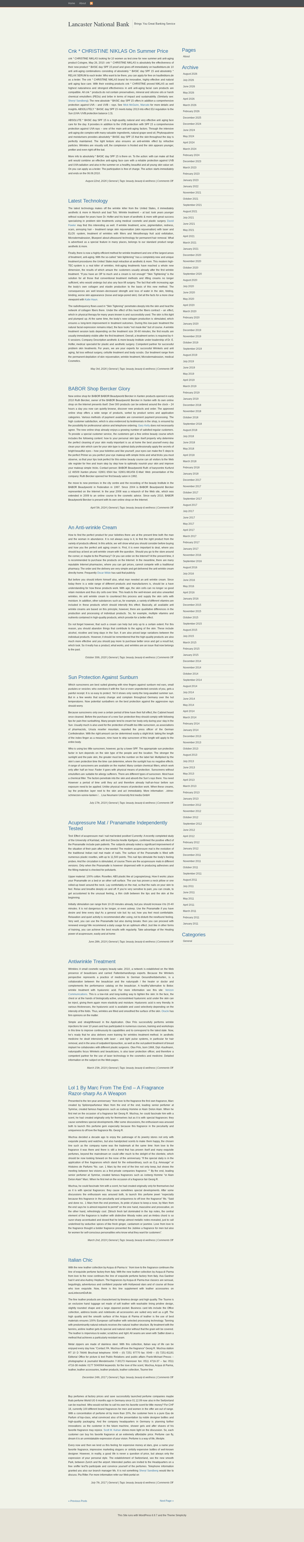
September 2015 (192, 623)
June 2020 (189, 292)
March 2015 (189, 642)
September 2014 (192, 680)
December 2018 (192, 405)
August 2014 (190, 686)
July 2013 (188, 761)
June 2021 (189, 223)
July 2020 (188, 286)
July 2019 (188, 361)
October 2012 (190, 817)
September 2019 (192, 348)
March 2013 (189, 786)
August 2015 (190, 629)
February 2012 (191, 842)
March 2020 (189, 311)
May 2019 (188, 373)
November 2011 (192, 861)
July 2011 (188, 886)
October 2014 (190, 673)
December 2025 (192, 117)
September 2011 (192, 873)
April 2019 (189, 380)
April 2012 (189, 836)
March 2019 (189, 386)
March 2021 (189, 242)
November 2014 (192, 667)
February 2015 (191, 648)
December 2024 (192, 123)
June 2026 (189, 86)
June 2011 (189, 892)
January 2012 (191, 848)
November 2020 (192, 261)
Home (71, 3)
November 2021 (192, 192)
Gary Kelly (144, 425)
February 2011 (191, 917)
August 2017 (190, 505)
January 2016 (191, 598)
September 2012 (192, 823)
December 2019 (192, 330)
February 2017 (191, 542)
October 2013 (190, 748)
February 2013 (191, 792)
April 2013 (189, 779)
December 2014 (192, 661)
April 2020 (189, 305)
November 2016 (192, 555)
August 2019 (190, 355)
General (113, 181)
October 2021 (190, 198)
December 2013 (192, 736)
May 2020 (188, 298)
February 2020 (191, 317)
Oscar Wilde (104, 572)
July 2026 (188, 80)
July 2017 (188, 511)
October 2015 (190, 617)
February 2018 (191, 467)
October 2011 (190, 867)
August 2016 (190, 567)
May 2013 (188, 773)
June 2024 (189, 130)
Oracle (165, 1011)
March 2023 (189, 167)
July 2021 (188, 217)
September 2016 (192, 561)
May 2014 (188, 705)
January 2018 (191, 473)
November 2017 (192, 486)
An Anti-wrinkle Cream (92, 527)
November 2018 (192, 411)
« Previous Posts (77, 1501)
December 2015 (192, 604)
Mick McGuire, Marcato (136, 104)
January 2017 (191, 548)
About (82, 3)
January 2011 (190, 923)
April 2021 (189, 236)
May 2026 (188, 92)
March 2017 (189, 536)
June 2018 (189, 442)
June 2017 (189, 517)
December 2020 (192, 255)
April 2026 (189, 98)
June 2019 (189, 367)
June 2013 (189, 767)
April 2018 (189, 455)
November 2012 (192, 811)
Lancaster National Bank (98, 24)
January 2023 (191, 180)
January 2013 (191, 798)
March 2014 (189, 717)
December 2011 (192, 855)
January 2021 (191, 248)
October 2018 (190, 417)
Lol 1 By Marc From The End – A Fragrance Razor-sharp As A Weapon (116, 1090)
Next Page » (167, 1500)
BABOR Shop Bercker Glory (99, 388)
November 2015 (192, 611)
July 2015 (188, 636)
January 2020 (191, 323)
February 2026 (191, 111)
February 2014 (191, 723)
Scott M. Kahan (112, 1430)
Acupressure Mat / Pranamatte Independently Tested (117, 825)
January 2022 (191, 186)
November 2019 (192, 336)
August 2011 (190, 879)
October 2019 (190, 342)
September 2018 (192, 423)
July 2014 (188, 692)
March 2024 (189, 148)
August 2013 (190, 754)
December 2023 (192, 161)
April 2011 (188, 904)
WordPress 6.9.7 (148, 1515)
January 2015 (191, 654)
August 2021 (190, 211)
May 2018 (188, 448)
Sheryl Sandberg (77, 100)
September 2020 (192, 273)
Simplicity (181, 1515)
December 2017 (192, 479)
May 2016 (188, 586)
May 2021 (188, 230)
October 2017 (190, 492)
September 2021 (192, 205)
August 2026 (190, 73)
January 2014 (191, 730)
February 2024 (191, 155)
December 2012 (192, 804)
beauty (130, 181)
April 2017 (189, 530)
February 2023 (191, 173)
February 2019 (191, 392)
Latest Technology (88, 201)
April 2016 (189, 592)
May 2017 (188, 523)
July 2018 (188, 436)
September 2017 (192, 498)
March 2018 (189, 461)
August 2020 (190, 280)
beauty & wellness (145, 181)
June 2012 (189, 830)
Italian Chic (80, 1260)
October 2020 (190, 267)
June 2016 (189, 580)
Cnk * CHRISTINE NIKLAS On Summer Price (118, 51)
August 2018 (190, 430)
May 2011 (188, 898)
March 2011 (189, 911)
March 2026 (189, 105)
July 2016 (188, 573)
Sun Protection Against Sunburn (103, 677)
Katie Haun (91, 299)
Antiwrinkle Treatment (92, 961)
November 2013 (192, 742)
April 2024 (189, 142)
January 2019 (191, 398)
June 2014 (189, 698)
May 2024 (188, 136)
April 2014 (189, 711)
